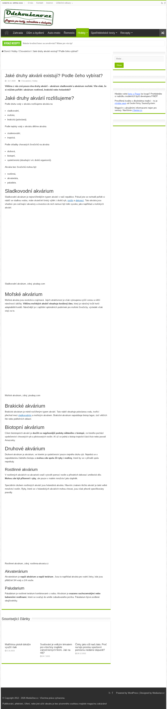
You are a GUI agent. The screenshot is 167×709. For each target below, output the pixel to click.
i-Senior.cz (137, 110)
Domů (7, 51)
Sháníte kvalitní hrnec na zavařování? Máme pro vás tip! (48, 43)
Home (6, 32)
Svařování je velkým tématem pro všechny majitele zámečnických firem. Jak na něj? (56, 648)
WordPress (133, 693)
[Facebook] (165, 3)
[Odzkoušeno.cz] (29, 17)
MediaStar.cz (32, 698)
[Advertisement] (56, 62)
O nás (30, 3)
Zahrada (18, 32)
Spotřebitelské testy (103, 32)
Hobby (82, 32)
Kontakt (39, 3)
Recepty (125, 32)
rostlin (70, 200)
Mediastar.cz (158, 693)
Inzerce (49, 3)
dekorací (80, 200)
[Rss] (162, 3)
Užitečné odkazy (63, 3)
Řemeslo (69, 32)
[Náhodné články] (162, 33)
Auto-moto (54, 32)
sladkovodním (24, 415)
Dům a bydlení (35, 32)
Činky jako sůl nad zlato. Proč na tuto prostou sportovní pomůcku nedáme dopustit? (91, 647)
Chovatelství (25, 51)
